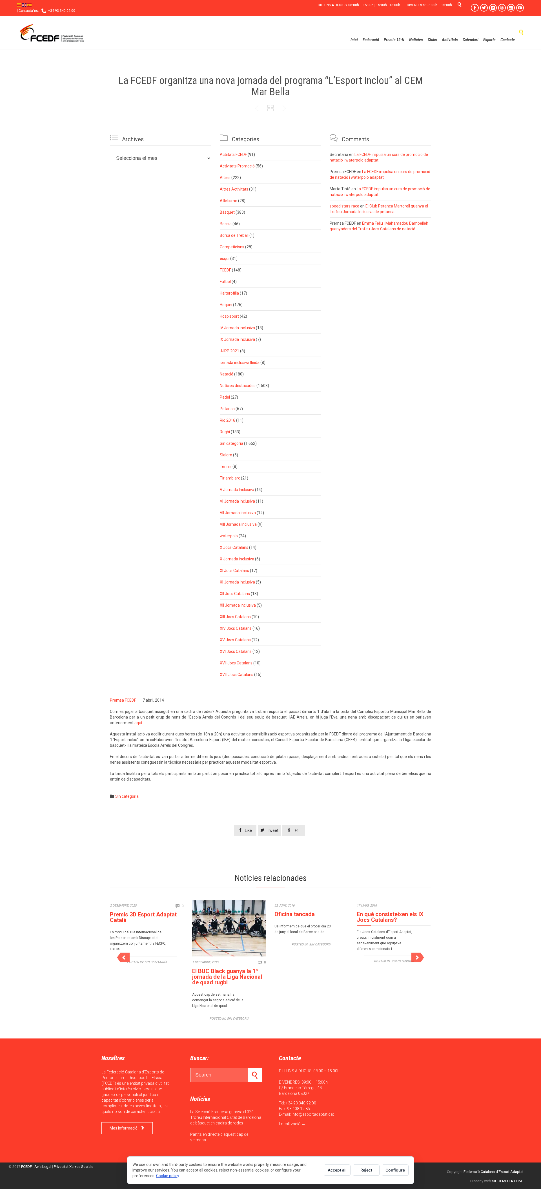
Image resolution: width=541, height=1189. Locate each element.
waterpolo (229, 536)
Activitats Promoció (237, 166)
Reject (366, 1170)
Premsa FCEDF (123, 700)
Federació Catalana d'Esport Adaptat (494, 1172)
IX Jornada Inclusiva (237, 339)
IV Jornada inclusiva (237, 328)
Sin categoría (231, 443)
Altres (225, 177)
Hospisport (229, 316)
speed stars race (344, 206)
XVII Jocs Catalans (236, 663)
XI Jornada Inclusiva (237, 582)
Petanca (227, 408)
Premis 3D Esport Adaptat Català (143, 917)
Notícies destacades (238, 385)
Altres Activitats (234, 189)
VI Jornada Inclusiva (237, 501)
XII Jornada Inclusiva (238, 605)
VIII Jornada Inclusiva (238, 524)
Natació (226, 374)
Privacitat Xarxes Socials (73, 1166)
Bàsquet (227, 212)
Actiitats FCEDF (233, 154)
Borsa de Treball (234, 235)
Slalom (226, 455)
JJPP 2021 (229, 351)
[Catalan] (19, 5)
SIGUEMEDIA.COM (507, 1181)
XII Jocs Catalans (235, 593)
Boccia (226, 224)
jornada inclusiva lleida (240, 362)
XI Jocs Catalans (234, 570)
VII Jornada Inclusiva (238, 512)
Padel (225, 397)
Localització (290, 1124)
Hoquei (226, 304)
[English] (24, 5)
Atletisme (228, 200)
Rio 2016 (227, 420)
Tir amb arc (230, 478)
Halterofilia (229, 293)
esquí (224, 258)
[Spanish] (29, 5)
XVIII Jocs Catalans (236, 674)
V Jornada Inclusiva (237, 489)
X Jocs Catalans (234, 547)
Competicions (232, 247)
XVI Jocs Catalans (236, 651)
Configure (395, 1170)
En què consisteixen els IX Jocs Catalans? (390, 917)
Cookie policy (167, 1175)
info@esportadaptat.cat (313, 1114)
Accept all (337, 1170)
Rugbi (225, 432)
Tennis (226, 466)
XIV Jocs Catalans (236, 628)
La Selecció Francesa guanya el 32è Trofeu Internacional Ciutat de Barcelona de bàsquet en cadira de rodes (225, 1117)
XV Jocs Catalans (235, 640)
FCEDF (225, 270)
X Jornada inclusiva (237, 559)
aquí (138, 723)
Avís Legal (42, 1166)
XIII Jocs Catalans (235, 617)
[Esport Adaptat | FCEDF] (52, 33)
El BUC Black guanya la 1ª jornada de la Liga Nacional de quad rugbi (227, 977)
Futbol (225, 281)
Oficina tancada (294, 914)
